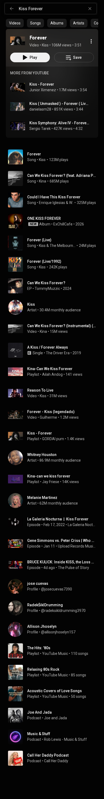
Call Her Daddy (56, 761)
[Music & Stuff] (54, 736)
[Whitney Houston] (54, 457)
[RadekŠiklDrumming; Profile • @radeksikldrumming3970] (54, 608)
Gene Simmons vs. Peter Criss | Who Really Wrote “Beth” (61, 540)
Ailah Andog (52, 374)
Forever (34, 154)
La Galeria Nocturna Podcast (82, 525)
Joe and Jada (55, 718)
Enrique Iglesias (52, 202)
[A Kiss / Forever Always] (54, 350)
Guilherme (48, 417)
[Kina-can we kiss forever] (54, 479)
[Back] (11, 8)
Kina (42, 181)
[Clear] (90, 8)
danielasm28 (40, 109)
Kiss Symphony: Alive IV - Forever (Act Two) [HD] (59, 123)
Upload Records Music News (77, 546)
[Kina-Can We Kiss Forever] (54, 371)
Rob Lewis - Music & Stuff (65, 739)
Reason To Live (40, 390)
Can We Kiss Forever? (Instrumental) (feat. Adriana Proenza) (61, 326)
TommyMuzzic (47, 288)
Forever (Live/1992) (44, 261)
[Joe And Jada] (54, 715)
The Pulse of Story (73, 567)
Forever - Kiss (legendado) (51, 412)
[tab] (15, 23)
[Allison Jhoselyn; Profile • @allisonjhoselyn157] (54, 629)
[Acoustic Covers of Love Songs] (54, 694)
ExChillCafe (63, 224)
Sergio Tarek (40, 128)
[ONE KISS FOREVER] (54, 221)
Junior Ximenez (42, 90)
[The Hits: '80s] (54, 651)
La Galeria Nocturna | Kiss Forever (58, 519)
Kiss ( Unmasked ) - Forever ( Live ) (59, 103)
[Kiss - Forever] (54, 436)
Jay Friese (50, 482)
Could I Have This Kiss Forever (54, 197)
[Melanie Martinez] (54, 500)
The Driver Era (58, 353)
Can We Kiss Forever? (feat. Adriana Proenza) (61, 175)
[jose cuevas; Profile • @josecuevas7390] (54, 586)
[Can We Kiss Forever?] (54, 286)
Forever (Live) (39, 240)
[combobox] (58, 8)
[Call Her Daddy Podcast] (54, 758)
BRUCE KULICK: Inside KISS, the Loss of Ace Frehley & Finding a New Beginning (61, 562)
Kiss (42, 160)
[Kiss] (54, 307)
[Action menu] (91, 41)
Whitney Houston (71, 202)
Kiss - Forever (41, 84)
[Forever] (17, 40)
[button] (17, 40)
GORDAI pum (53, 439)
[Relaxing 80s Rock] (54, 672)
